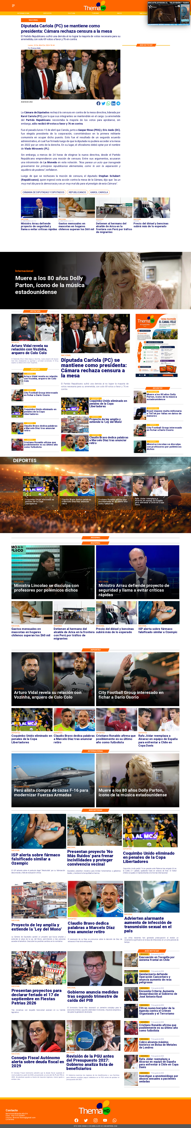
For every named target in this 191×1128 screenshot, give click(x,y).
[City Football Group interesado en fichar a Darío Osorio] (140, 430)
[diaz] (17, 428)
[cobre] (131, 1045)
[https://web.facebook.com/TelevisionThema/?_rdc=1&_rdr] (76, 1122)
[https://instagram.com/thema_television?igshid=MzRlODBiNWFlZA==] (95, 1122)
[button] (43, 192)
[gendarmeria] (131, 977)
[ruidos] (94, 845)
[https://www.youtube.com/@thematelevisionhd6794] (105, 1122)
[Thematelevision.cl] (13, 7)
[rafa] (131, 1062)
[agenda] (131, 1011)
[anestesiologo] (131, 1079)
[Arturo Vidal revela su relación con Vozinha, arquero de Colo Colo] (17, 379)
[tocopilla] (131, 960)
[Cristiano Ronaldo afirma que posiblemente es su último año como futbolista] (17, 445)
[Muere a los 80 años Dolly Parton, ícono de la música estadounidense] (140, 397)
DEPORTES (31, 478)
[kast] (131, 994)
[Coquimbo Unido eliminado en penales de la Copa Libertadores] (17, 412)
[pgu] (93, 1050)
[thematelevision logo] (95, 1118)
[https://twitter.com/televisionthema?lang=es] (86, 1122)
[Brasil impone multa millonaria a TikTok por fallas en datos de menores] (140, 413)
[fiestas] (38, 984)
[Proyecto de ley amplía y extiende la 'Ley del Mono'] (39, 918)
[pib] (94, 985)
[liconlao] (140, 447)
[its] (152, 912)
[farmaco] (38, 848)
